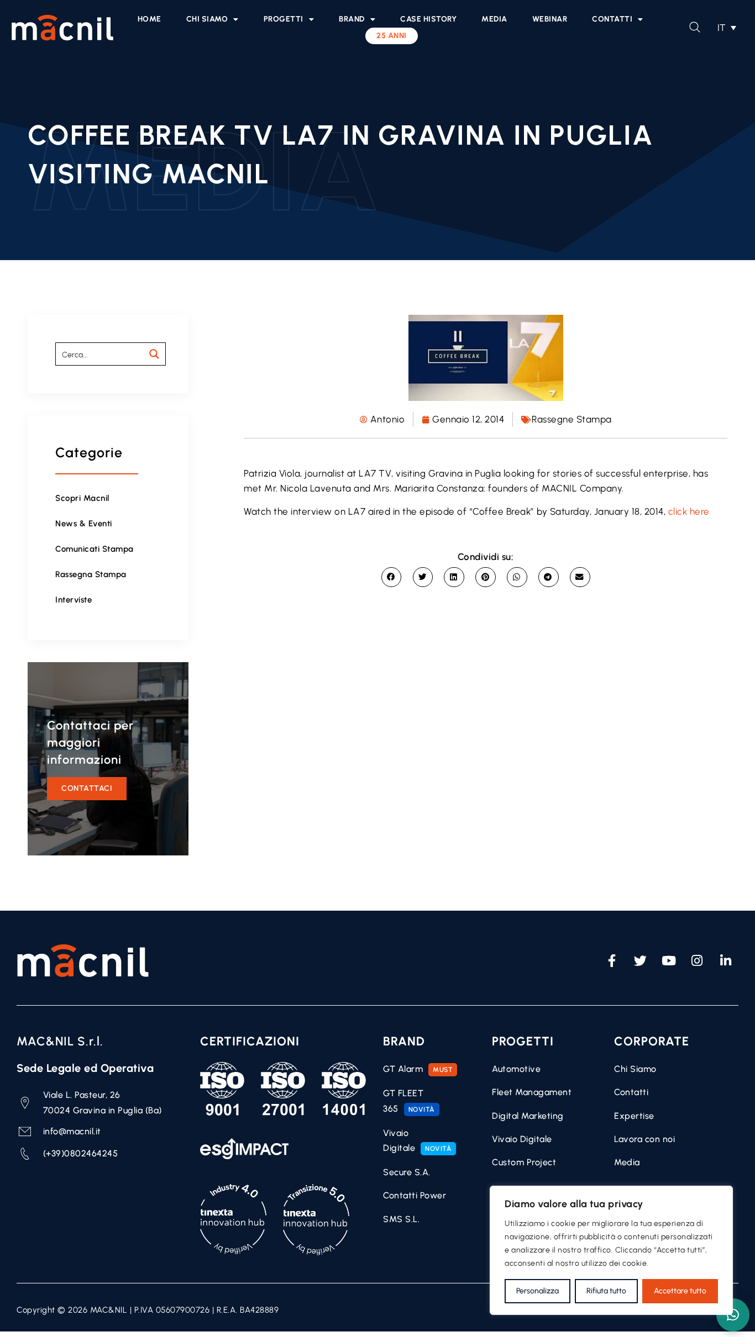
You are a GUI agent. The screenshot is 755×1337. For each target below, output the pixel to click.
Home (149, 19)
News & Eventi (83, 524)
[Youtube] (668, 961)
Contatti (612, 19)
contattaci (86, 788)
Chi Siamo (207, 19)
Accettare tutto (680, 1291)
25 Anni (391, 35)
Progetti (283, 19)
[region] (611, 1250)
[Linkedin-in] (725, 961)
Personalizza (537, 1291)
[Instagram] (697, 961)
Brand (352, 19)
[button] (727, 27)
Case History (428, 19)
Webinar (550, 19)
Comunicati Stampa (94, 549)
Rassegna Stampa (91, 574)
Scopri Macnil (82, 498)
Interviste (73, 600)
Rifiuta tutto (606, 1291)
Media (494, 19)
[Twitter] (640, 961)
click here (689, 511)
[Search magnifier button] (154, 354)
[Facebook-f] (612, 961)
